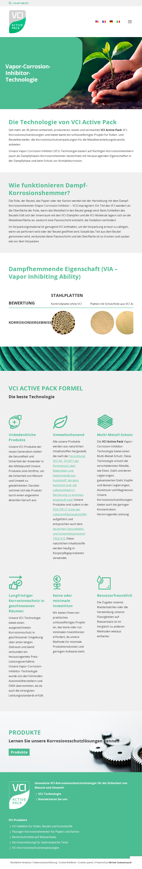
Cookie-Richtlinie (67, 862)
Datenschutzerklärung (45, 862)
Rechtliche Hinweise (20, 862)
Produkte (19, 752)
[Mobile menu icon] (129, 21)
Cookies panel (85, 862)
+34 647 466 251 (20, 3)
